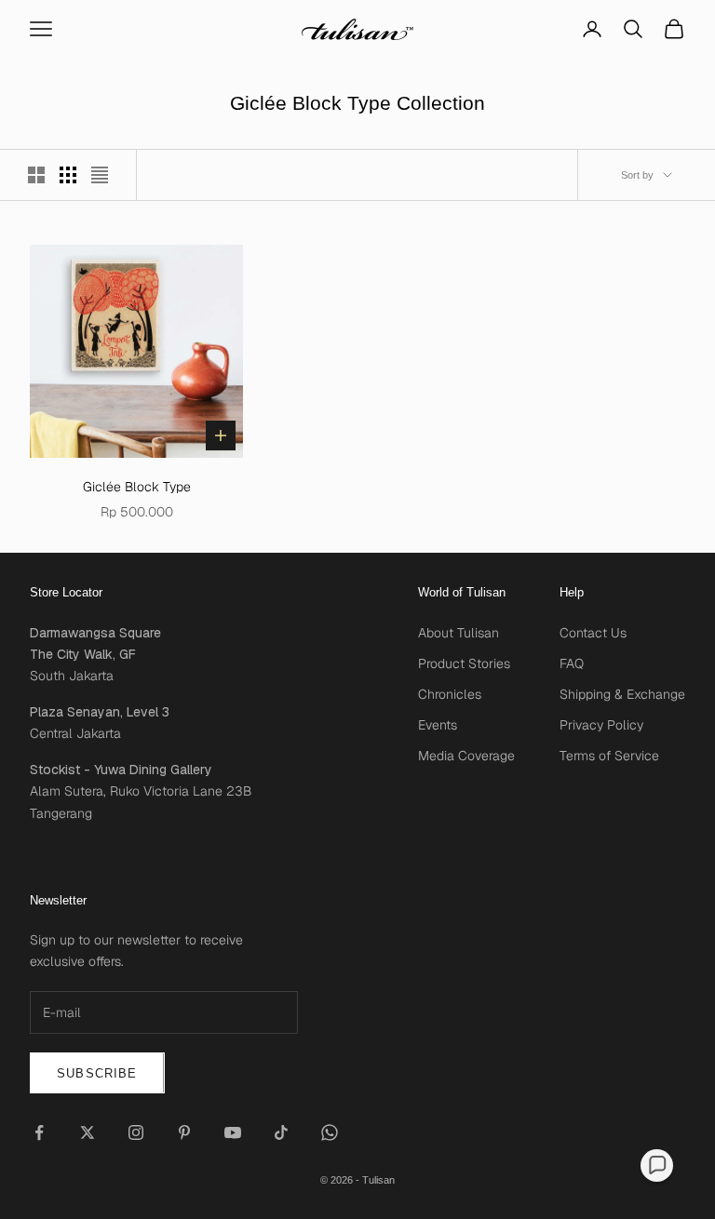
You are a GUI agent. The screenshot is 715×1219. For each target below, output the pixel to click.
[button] (657, 1165)
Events (437, 725)
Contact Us (593, 632)
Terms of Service (609, 755)
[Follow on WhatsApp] (329, 1132)
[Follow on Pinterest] (184, 1132)
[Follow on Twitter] (87, 1132)
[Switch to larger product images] (36, 175)
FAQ (572, 663)
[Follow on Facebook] (39, 1132)
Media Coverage (466, 755)
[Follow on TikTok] (281, 1132)
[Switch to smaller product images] (68, 175)
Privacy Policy (601, 725)
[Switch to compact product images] (99, 175)
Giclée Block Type (137, 486)
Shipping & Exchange (622, 694)
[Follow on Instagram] (136, 1132)
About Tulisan (458, 632)
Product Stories (464, 663)
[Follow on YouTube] (232, 1132)
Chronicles (449, 694)
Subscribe (97, 1073)
